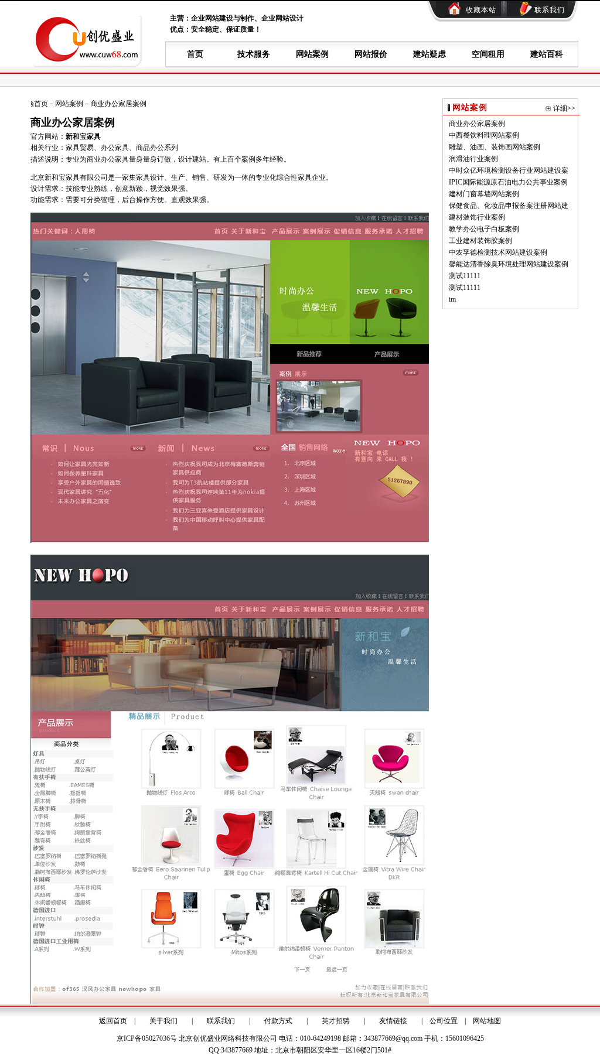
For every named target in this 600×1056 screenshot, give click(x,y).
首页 (195, 54)
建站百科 (546, 54)
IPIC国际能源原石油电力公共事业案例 (508, 182)
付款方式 (278, 1021)
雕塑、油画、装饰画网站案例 (494, 147)
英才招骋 (336, 1021)
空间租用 (488, 54)
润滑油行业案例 (473, 159)
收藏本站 (481, 10)
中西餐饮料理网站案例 (484, 135)
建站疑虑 (429, 54)
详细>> (564, 108)
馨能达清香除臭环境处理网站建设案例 (508, 264)
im (452, 299)
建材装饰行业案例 (477, 217)
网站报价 (370, 54)
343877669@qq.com (393, 1038)
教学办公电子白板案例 (484, 229)
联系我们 (549, 10)
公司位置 (443, 1021)
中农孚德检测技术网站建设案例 (498, 252)
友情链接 (393, 1021)
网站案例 (312, 54)
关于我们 (163, 1021)
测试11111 (464, 276)
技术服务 (253, 54)
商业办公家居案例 (477, 123)
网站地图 (487, 1021)
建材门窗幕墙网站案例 (484, 194)
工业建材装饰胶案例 (480, 241)
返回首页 (113, 1021)
